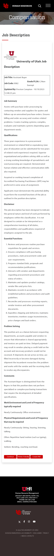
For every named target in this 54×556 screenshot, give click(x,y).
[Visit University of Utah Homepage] (5, 6)
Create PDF (37, 457)
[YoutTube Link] (34, 521)
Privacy (46, 533)
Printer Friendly (23, 457)
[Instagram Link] (29, 521)
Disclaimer (37, 533)
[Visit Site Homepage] (27, 489)
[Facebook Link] (24, 521)
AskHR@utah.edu (30, 502)
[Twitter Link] (19, 521)
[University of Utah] (27, 512)
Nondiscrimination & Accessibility (18, 533)
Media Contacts (27, 536)
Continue (10, 457)
